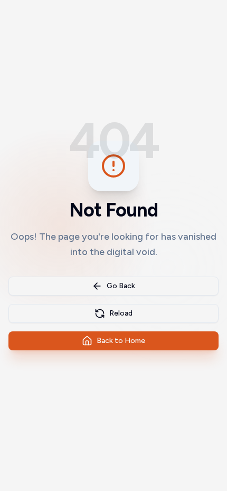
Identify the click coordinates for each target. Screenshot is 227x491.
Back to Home (121, 340)
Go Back (121, 285)
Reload (121, 313)
